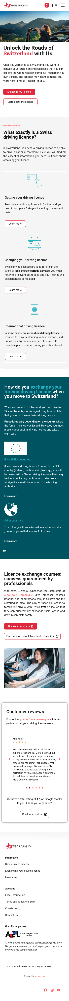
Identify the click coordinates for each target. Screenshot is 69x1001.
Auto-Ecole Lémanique (18, 595)
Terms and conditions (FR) (20, 901)
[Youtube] (58, 990)
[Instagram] (52, 990)
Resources (11, 877)
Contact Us (11, 915)
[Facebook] (45, 990)
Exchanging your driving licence (22, 870)
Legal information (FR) (17, 895)
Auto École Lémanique (35, 719)
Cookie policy (13, 908)
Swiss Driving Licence (17, 864)
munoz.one (40, 976)
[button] (9, 759)
